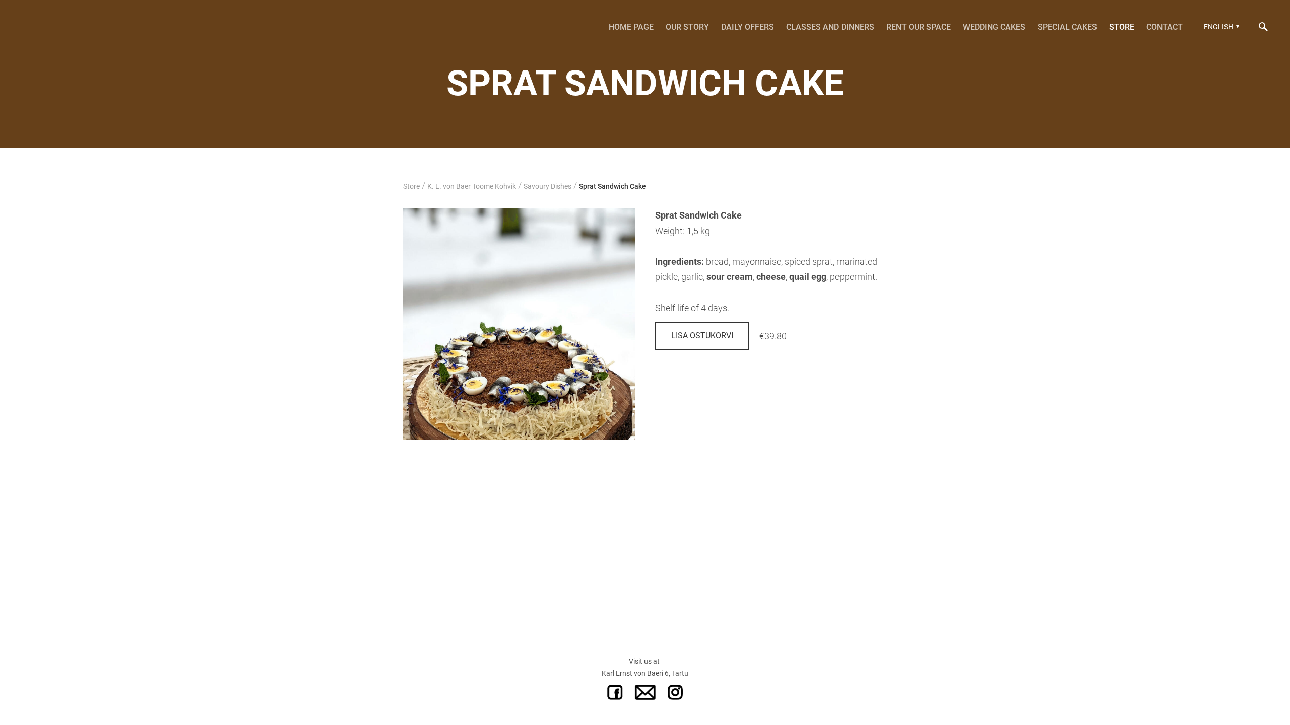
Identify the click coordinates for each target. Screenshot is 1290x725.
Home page (631, 27)
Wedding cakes (994, 27)
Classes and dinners (830, 27)
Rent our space (918, 27)
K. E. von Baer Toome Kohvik (471, 186)
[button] (1220, 26)
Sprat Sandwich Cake (612, 186)
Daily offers (747, 27)
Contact (1164, 27)
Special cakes (1067, 27)
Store (1121, 27)
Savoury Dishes (547, 186)
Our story (687, 27)
